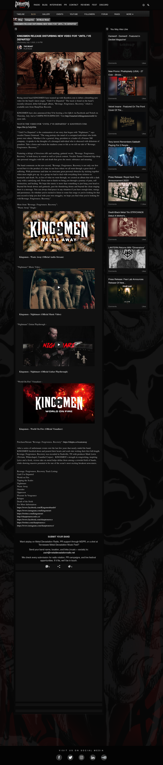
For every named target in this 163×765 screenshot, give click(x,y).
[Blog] (16, 29)
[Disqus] (59, 606)
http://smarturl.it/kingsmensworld (79, 115)
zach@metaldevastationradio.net (59, 552)
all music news (43, 20)
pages (117, 14)
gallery (46, 14)
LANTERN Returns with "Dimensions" (126, 247)
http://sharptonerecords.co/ (28, 516)
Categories (29, 20)
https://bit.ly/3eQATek (26, 127)
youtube (74, 14)
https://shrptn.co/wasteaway (75, 441)
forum (104, 14)
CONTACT (73, 4)
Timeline (20, 14)
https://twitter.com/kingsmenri (30, 513)
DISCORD (103, 4)
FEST (94, 4)
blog (33, 14)
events (60, 14)
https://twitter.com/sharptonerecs (31, 522)
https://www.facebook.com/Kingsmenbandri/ (36, 507)
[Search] (148, 4)
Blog (20, 20)
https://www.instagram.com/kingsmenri (34, 510)
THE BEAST (28, 46)
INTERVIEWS (56, 4)
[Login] (143, 4)
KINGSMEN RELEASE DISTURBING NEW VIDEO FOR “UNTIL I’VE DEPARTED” (46, 24)
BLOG (44, 4)
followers (89, 14)
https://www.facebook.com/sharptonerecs (35, 519)
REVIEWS (85, 4)
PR (65, 4)
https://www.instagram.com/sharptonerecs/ (35, 525)
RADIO (37, 4)
